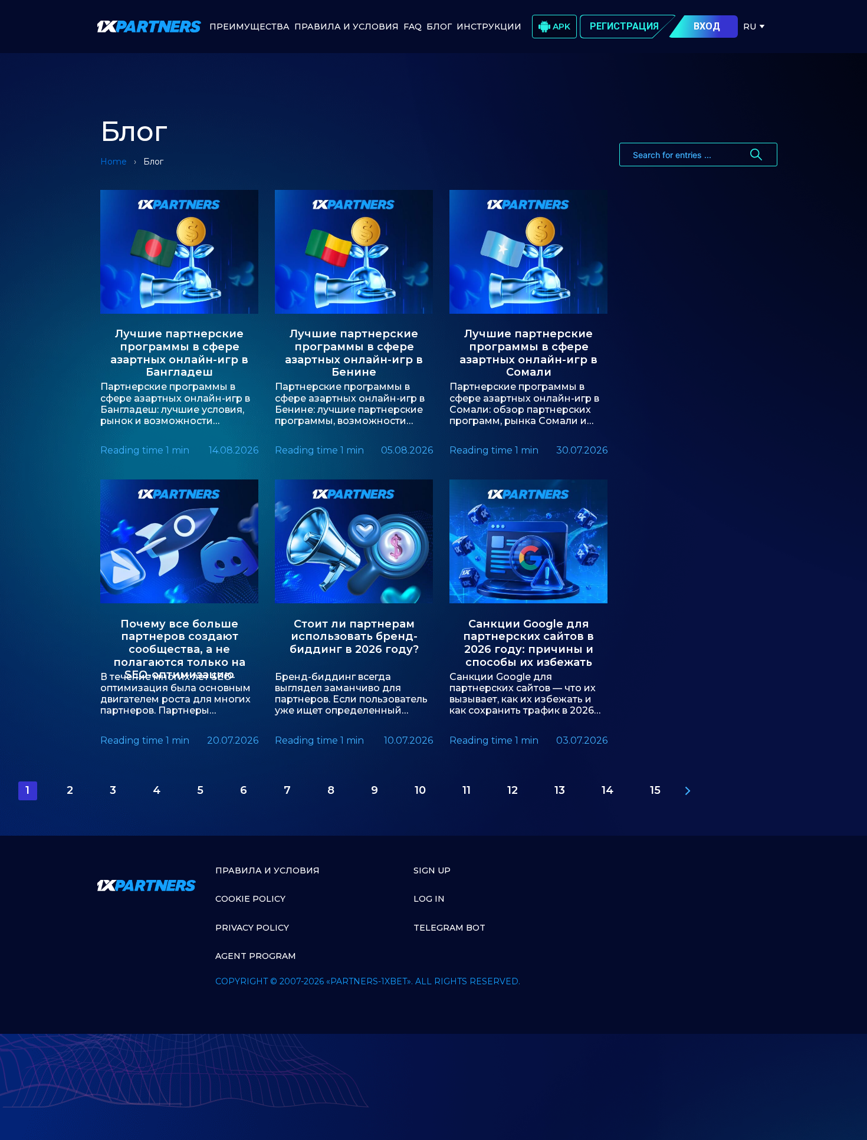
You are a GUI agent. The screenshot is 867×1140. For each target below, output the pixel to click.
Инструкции (489, 26)
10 (420, 790)
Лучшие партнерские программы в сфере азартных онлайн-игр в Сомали (528, 348)
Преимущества (249, 26)
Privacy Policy (252, 927)
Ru (749, 26)
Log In (429, 898)
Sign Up (432, 870)
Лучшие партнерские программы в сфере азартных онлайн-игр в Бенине (354, 348)
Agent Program (255, 956)
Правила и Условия (346, 26)
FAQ (412, 26)
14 (607, 790)
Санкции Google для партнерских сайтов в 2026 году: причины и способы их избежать (528, 638)
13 (559, 790)
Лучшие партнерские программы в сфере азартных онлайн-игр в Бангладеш (179, 348)
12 (512, 790)
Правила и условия (267, 870)
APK (561, 26)
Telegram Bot (449, 927)
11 (466, 790)
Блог (439, 26)
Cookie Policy (250, 898)
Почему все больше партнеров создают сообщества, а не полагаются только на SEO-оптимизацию (179, 638)
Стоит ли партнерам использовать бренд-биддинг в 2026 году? (354, 637)
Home (113, 161)
